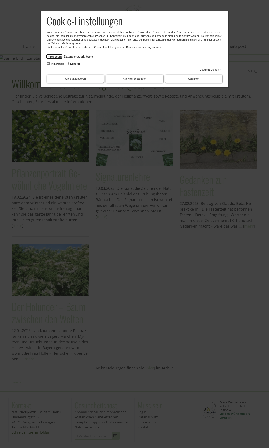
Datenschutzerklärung (78, 56)
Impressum (54, 56)
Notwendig (58, 63)
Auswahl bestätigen (134, 78)
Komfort (75, 63)
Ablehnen (193, 78)
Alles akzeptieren (75, 78)
